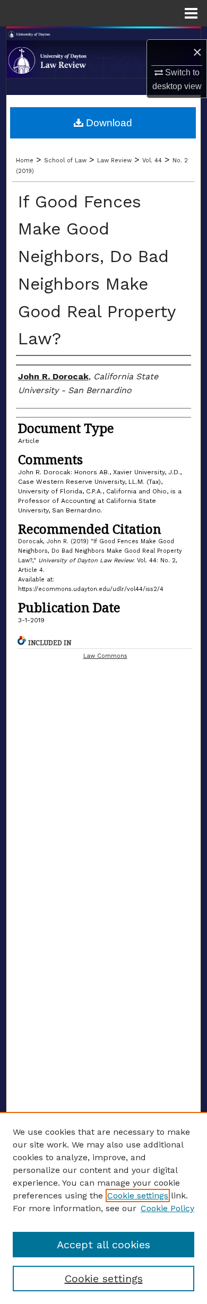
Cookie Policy (167, 1208)
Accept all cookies (103, 1244)
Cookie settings (137, 1195)
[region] (103, 1208)
